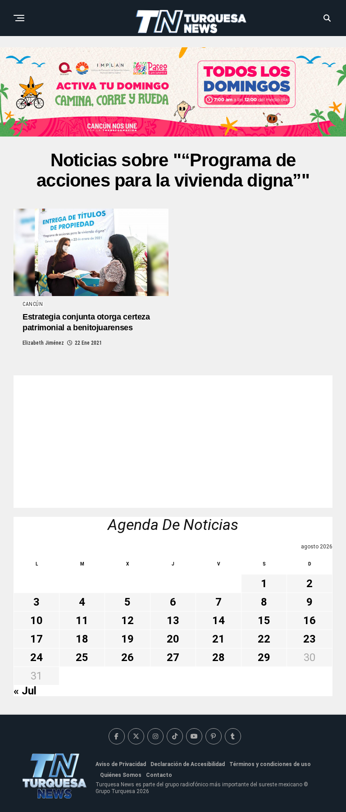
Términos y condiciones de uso (270, 764)
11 (82, 620)
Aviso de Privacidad (121, 764)
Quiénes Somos (120, 775)
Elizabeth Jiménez (43, 343)
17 (36, 639)
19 (127, 639)
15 (264, 620)
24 (36, 657)
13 (173, 620)
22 (264, 639)
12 (127, 620)
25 (82, 657)
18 (82, 639)
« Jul (25, 690)
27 (173, 657)
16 (309, 620)
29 (264, 657)
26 (127, 657)
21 (218, 639)
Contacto (159, 775)
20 (173, 639)
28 (218, 657)
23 (309, 639)
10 (36, 620)
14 (218, 620)
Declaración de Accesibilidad (187, 764)
